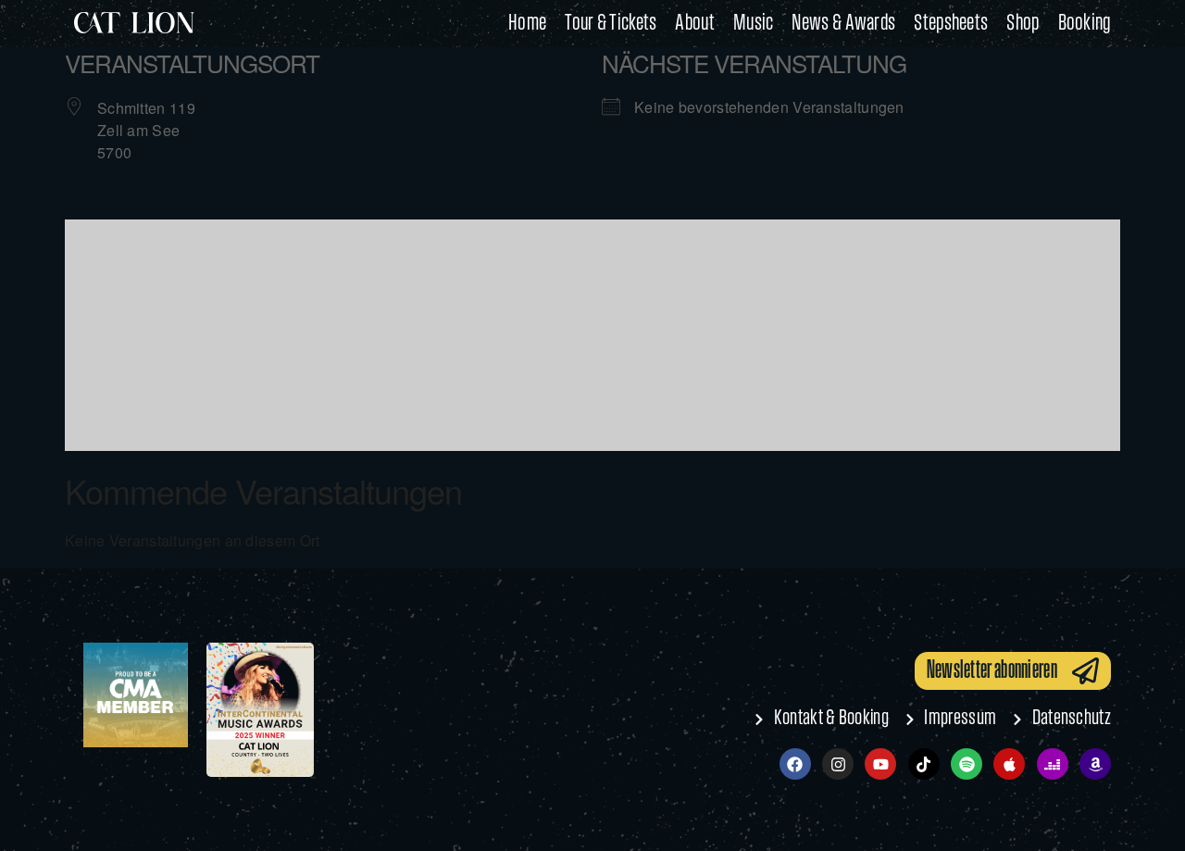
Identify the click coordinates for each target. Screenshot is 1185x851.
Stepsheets (951, 23)
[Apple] (1009, 764)
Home (527, 23)
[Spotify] (966, 764)
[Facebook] (795, 764)
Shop (1022, 23)
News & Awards (843, 23)
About (695, 23)
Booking (1084, 23)
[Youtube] (880, 764)
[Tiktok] (924, 764)
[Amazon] (1095, 764)
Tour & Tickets (610, 23)
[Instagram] (838, 764)
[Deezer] (1052, 764)
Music (753, 23)
